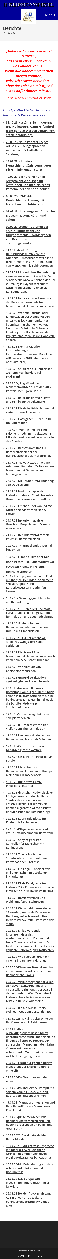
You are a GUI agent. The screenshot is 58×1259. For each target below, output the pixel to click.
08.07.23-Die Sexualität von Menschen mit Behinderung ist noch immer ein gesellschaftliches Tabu (30, 656)
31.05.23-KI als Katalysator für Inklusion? (30, 887)
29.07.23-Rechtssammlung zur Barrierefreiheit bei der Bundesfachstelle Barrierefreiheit (28, 451)
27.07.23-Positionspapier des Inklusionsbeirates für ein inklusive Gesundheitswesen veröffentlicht (29, 495)
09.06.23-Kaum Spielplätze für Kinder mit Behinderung (26, 820)
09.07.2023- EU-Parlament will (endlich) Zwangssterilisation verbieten (26, 641)
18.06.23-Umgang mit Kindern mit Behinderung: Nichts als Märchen (28, 737)
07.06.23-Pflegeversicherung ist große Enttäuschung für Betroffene (30, 831)
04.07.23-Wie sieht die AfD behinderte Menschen (23, 668)
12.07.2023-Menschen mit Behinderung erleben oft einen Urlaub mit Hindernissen (27, 627)
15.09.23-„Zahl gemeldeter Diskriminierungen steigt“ (28, 165)
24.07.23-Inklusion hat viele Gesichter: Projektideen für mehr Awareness (28, 524)
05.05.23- (30, 991)
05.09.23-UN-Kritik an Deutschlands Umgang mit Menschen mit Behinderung (26, 200)
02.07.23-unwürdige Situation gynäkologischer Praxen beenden (28, 679)
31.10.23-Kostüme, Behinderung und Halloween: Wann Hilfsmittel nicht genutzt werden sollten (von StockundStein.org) (30, 128)
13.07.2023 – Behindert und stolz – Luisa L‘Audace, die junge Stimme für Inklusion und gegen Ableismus (29, 612)
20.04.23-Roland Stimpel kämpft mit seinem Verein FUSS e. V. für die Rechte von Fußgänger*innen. (30, 1091)
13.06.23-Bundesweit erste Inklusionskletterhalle (24, 784)
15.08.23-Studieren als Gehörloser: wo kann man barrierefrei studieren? (29, 372)
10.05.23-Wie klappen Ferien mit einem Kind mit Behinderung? (27, 958)
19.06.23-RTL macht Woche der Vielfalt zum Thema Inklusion (27, 726)
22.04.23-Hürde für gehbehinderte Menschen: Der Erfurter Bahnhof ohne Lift (29, 1066)
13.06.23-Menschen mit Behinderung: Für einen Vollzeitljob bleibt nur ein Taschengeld (30, 771)
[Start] (4, 33)
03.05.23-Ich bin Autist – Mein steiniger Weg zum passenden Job (29, 1009)
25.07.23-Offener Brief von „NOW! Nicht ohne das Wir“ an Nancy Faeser (29, 509)
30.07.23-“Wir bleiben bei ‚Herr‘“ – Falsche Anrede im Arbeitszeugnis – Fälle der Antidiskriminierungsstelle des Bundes (30, 435)
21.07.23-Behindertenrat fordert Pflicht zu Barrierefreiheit (27, 537)
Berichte (11, 33)
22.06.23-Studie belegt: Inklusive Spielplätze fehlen (27, 716)
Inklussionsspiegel (28, 5)
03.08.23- (30, 410)
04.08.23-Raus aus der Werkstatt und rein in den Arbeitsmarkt (28, 399)
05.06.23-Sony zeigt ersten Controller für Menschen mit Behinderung (25, 843)
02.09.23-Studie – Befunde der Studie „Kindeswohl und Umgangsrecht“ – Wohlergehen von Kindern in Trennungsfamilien (28, 235)
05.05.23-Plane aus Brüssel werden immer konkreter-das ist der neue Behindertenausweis (29, 971)
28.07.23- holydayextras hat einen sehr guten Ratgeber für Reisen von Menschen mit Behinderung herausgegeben (30, 468)
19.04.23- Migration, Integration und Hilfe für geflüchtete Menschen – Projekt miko (30, 1106)
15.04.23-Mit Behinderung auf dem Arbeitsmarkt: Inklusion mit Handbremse (29, 1168)
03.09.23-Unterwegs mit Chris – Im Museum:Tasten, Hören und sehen (30, 215)
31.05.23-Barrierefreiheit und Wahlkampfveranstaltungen (25, 899)
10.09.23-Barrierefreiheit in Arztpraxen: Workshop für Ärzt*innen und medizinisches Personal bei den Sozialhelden (28, 183)
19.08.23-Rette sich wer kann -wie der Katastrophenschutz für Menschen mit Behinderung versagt (30, 302)
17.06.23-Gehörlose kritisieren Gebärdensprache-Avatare (26, 748)
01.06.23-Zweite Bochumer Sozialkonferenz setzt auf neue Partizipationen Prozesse (26, 858)
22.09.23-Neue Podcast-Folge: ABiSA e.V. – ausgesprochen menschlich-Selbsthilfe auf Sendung (27, 148)
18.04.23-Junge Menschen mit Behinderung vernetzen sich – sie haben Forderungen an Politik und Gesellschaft (29, 1122)
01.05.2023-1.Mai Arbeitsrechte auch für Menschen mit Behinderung (30, 1020)
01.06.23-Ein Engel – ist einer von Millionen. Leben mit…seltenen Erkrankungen (28, 872)
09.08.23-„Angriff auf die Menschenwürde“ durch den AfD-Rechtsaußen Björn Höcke (28, 387)
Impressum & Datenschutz (29, 1250)
